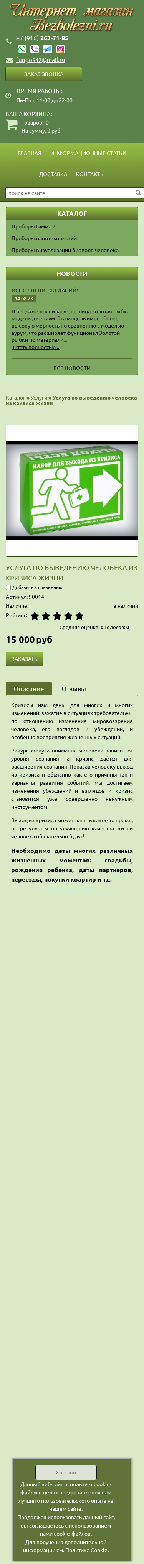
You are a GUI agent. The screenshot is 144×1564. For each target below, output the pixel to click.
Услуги (39, 397)
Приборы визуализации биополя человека (65, 249)
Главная (29, 152)
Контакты (90, 173)
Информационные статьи (88, 152)
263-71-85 (42, 38)
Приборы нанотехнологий (44, 237)
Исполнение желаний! (45, 290)
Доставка (53, 173)
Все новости (72, 367)
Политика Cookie (86, 1549)
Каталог (15, 397)
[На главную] (72, 18)
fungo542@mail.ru (40, 59)
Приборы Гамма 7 (34, 226)
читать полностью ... (36, 346)
